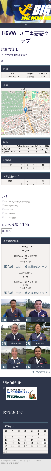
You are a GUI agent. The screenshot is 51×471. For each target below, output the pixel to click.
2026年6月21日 (25, 246)
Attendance (9, 213)
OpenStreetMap (39, 134)
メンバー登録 (10, 218)
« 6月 (5, 452)
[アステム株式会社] (21, 399)
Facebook (8, 209)
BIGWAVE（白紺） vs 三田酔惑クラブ (25, 266)
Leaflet (28, 134)
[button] (25, 110)
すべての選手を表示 (41, 372)
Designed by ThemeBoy (10, 463)
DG (42, 165)
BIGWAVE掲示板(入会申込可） (17, 201)
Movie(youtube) (11, 205)
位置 (10, 165)
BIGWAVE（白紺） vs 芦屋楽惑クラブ (25, 293)
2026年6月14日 (25, 273)
